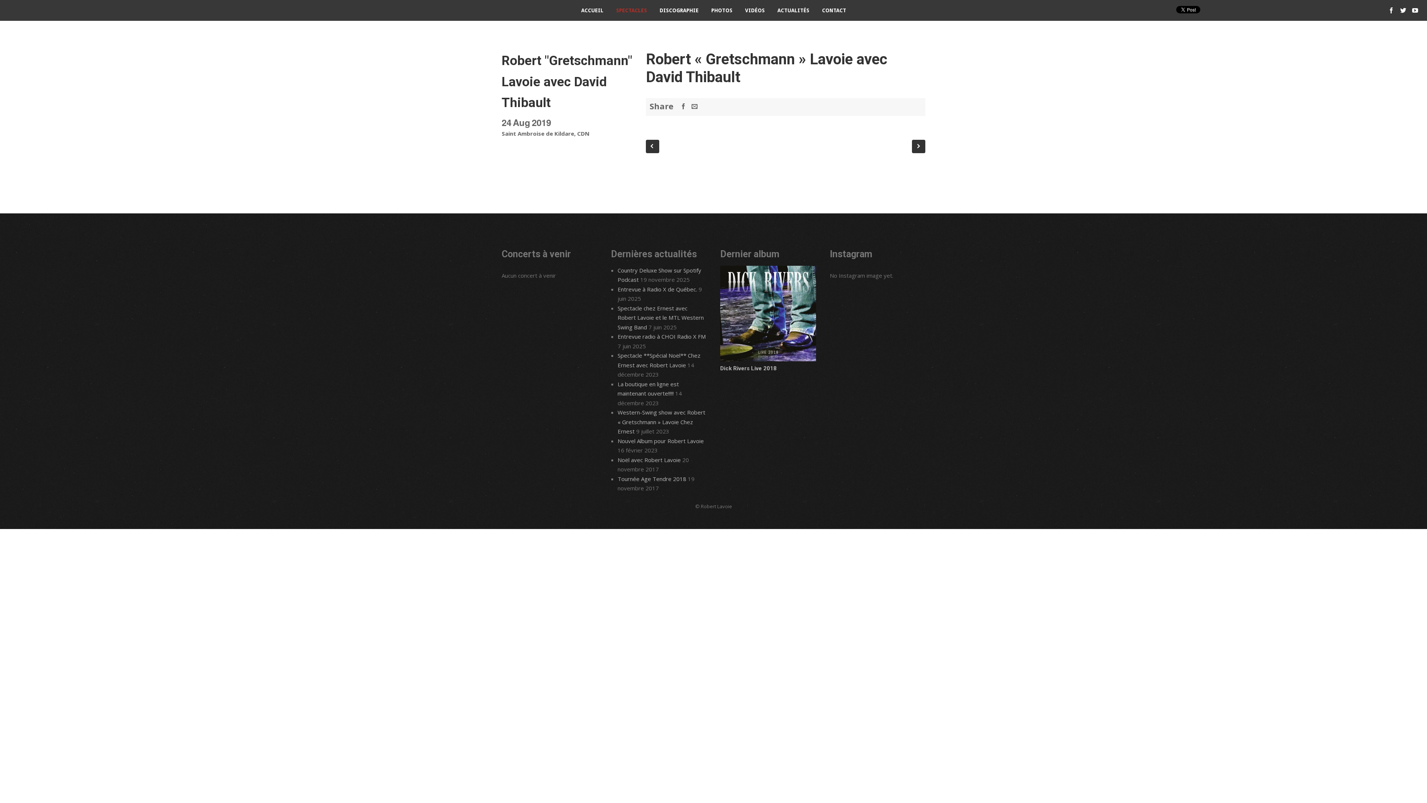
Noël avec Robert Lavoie (649, 460)
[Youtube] (1415, 10)
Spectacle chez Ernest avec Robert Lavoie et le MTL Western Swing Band (661, 317)
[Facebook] (1391, 10)
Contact (834, 10)
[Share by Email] (695, 106)
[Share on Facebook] (683, 106)
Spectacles (631, 10)
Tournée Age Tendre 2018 (652, 479)
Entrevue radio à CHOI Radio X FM (662, 336)
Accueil (592, 10)
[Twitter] (1403, 10)
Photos (721, 10)
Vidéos (755, 10)
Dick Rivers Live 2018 (748, 368)
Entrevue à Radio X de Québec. (657, 289)
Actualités (793, 10)
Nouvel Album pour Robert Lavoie (661, 441)
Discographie (679, 10)
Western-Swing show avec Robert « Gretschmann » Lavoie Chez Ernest (661, 422)
